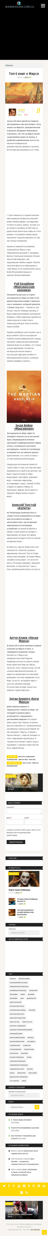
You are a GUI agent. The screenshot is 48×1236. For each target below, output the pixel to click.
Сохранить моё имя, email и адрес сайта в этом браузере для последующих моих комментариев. (23, 832)
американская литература (19, 986)
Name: (9, 818)
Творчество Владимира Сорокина (25, 1128)
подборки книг (12, 759)
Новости (35, 763)
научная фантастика (17, 1041)
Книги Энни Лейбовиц (19, 890)
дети (22, 998)
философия (33, 1073)
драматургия (31, 998)
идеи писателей (15, 1002)
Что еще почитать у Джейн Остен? (19, 788)
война (23, 994)
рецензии (24, 1053)
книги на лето (14, 1022)
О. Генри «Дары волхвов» (21, 1120)
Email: (26, 818)
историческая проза (17, 1006)
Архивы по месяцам (17, 1092)
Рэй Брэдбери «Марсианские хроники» (24, 287)
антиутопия (33, 990)
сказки (29, 1057)
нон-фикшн (31, 1041)
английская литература (18, 990)
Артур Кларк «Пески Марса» (24, 639)
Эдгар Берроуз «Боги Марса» (24, 700)
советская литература (17, 1061)
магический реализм (17, 1038)
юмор (24, 1081)
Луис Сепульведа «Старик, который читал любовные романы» (24, 1172)
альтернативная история (18, 983)
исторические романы (18, 1010)
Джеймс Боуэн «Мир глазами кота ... (20, 1215)
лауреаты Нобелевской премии (21, 1030)
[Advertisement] (24, 36)
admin (26, 77)
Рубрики (12, 929)
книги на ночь (27, 1022)
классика (32, 1010)
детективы (13, 998)
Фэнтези (32, 759)
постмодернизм (15, 1049)
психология (14, 1053)
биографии (14, 994)
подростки (27, 1045)
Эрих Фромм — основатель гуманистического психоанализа (25, 1161)
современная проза (17, 1069)
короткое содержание (26, 757)
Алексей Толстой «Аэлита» (24, 506)
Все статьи (27, 763)
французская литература (19, 1077)
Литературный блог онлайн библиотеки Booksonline (25, 912)
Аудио (9, 1204)
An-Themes (35, 1230)
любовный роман (16, 1034)
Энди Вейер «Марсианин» (24, 427)
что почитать (14, 1081)
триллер (30, 1069)
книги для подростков (17, 1018)
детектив (31, 994)
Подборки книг (12, 766)
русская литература (17, 1057)
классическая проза (17, 1014)
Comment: (10, 807)
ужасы (12, 1073)
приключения (29, 1049)
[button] (43, 5)
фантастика (23, 759)
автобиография (24, 979)
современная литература (19, 1065)
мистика (30, 1038)
